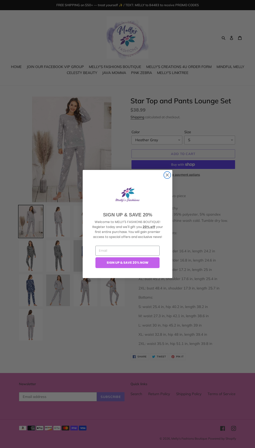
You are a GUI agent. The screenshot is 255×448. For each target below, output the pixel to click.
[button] (127, 194)
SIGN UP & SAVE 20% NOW (127, 262)
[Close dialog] (167, 175)
